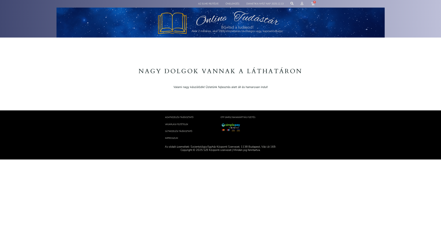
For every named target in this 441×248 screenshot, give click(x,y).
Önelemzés (232, 3)
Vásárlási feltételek (176, 124)
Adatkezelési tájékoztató (179, 117)
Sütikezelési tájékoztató (178, 131)
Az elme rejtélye (208, 3)
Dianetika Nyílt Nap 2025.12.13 (265, 3)
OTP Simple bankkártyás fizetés (237, 117)
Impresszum (171, 138)
